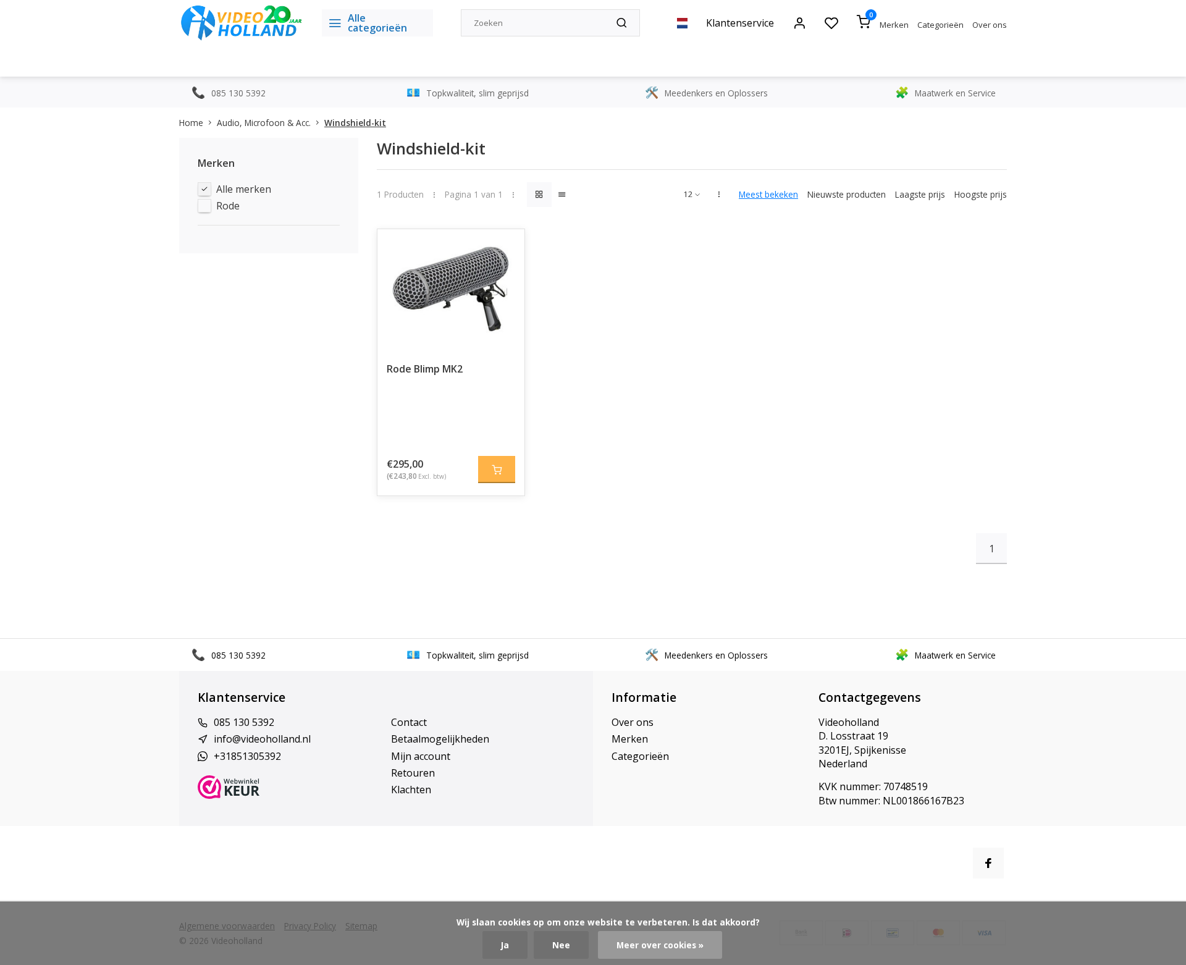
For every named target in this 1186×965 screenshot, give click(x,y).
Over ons (989, 24)
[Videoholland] (241, 22)
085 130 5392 (244, 722)
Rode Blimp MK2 (425, 369)
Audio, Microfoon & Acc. (264, 123)
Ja (505, 945)
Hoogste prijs (980, 194)
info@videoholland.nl (262, 739)
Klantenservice (740, 23)
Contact (409, 722)
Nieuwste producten (846, 194)
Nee (561, 945)
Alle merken (243, 189)
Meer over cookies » (660, 945)
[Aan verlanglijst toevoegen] (506, 247)
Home (191, 123)
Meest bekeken (768, 194)
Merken (894, 24)
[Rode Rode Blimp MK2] (450, 291)
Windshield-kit (355, 123)
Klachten (411, 789)
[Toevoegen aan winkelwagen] (496, 469)
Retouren (413, 773)
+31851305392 (247, 756)
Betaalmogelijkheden (440, 739)
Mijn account (420, 756)
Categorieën (940, 24)
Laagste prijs (920, 194)
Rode (228, 206)
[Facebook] (988, 863)
